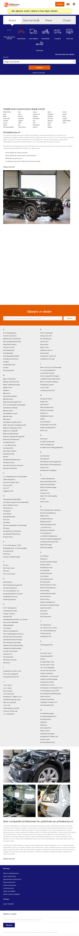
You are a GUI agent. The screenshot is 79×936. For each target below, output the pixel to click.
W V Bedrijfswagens (47, 713)
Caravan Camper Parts (11, 482)
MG (34, 121)
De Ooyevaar (44, 459)
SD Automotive (45, 582)
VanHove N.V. (7, 654)
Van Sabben (44, 556)
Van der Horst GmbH (10, 651)
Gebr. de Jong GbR (9, 702)
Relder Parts (44, 516)
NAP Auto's (44, 439)
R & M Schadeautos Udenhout (50, 510)
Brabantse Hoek (8, 454)
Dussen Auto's (8, 537)
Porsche (50, 118)
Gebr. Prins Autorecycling (48, 496)
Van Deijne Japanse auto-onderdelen (16, 502)
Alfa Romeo (7, 112)
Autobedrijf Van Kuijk (47, 359)
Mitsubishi (36, 125)
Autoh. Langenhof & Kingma (49, 376)
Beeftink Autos (8, 399)
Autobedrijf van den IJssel (12, 671)
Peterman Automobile (47, 484)
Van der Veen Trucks (47, 665)
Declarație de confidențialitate (33, 932)
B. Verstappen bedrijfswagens (50, 694)
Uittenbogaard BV (46, 645)
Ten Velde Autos (45, 625)
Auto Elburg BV (8, 551)
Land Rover (22, 127)
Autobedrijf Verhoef (47, 682)
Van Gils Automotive (10, 588)
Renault (50, 121)
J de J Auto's (7, 685)
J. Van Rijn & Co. (45, 527)
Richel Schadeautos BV (48, 524)
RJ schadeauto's (45, 533)
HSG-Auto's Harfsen (10, 660)
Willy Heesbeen (8, 625)
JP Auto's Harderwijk (10, 711)
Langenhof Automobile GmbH (50, 379)
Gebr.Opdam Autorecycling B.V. (50, 462)
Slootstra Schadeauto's (48, 588)
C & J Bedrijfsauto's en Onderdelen (15, 477)
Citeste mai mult (9, 167)
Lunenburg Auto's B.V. (47, 390)
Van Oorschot (44, 456)
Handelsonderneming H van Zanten (15, 619)
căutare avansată (39, 73)
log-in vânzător (8, 904)
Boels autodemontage (10, 434)
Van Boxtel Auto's (9, 442)
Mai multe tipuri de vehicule (64, 54)
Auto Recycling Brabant (11, 356)
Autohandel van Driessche (12, 531)
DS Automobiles (8, 127)
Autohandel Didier (9, 517)
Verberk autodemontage (48, 679)
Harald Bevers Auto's (10, 413)
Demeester (7, 511)
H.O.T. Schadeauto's (10, 608)
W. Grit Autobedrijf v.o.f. (11, 591)
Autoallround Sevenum (11, 359)
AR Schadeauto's (9, 350)
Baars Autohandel (9, 379)
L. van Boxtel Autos (9, 445)
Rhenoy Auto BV (45, 522)
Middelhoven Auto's (46, 416)
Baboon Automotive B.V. (11, 382)
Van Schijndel (44, 570)
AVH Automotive (8, 370)
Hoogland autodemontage (12, 648)
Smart (64, 112)
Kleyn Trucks (44, 347)
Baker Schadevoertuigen (11, 385)
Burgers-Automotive (10, 468)
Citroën (5, 121)
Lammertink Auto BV (47, 373)
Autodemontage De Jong (11, 699)
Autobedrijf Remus (46, 519)
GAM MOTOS (7, 582)
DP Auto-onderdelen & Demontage (15, 525)
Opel (49, 112)
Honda (20, 116)
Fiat (19, 112)
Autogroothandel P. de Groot (12, 594)
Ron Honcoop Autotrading (12, 642)
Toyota (64, 118)
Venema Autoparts (46, 673)
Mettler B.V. (44, 413)
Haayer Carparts (9, 614)
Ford (19, 114)
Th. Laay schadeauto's (48, 370)
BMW (5, 116)
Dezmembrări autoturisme (12, 879)
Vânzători (59, 4)
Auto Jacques (7, 691)
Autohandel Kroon (9, 365)
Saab (49, 123)
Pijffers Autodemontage (48, 487)
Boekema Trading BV (10, 431)
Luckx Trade (44, 387)
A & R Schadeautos (9, 333)
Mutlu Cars (44, 430)
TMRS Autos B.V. (45, 633)
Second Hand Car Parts (48, 585)
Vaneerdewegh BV (46, 656)
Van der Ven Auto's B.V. (48, 670)
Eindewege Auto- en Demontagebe (15, 548)
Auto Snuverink (45, 596)
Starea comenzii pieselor (11, 894)
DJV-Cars (6, 519)
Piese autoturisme (9, 882)
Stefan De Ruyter (46, 545)
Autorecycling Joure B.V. (11, 708)
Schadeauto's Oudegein (48, 470)
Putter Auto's (44, 502)
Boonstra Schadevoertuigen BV (13, 436)
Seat (49, 125)
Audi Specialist (8, 353)
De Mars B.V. (44, 404)
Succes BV (43, 611)
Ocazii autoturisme (9, 885)
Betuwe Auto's (8, 411)
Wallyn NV (43, 722)
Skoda (50, 127)
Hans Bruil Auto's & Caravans (13, 465)
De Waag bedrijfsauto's (48, 716)
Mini (34, 123)
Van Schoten (44, 576)
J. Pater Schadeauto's (47, 479)
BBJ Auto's (6, 393)
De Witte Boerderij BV (47, 742)
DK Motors (6, 522)
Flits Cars (6, 571)
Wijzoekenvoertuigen (47, 734)
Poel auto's (44, 490)
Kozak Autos (44, 353)
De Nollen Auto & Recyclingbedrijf (51, 447)
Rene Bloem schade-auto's (12, 422)
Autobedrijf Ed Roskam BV (49, 542)
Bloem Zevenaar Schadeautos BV (14, 425)
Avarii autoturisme (9, 876)
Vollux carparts (45, 696)
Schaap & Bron (45, 565)
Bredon (5, 457)
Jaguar (20, 121)
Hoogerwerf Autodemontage (13, 645)
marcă (5, 57)
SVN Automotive (45, 616)
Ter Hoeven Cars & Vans (48, 628)
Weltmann (43, 725)
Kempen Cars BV (46, 336)
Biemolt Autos (7, 416)
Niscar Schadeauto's (47, 444)
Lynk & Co (36, 114)
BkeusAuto (6, 419)
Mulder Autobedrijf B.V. (48, 428)
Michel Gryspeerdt (9, 599)
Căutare (39, 68)
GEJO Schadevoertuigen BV (12, 585)
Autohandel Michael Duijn (11, 534)
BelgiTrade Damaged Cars (12, 402)
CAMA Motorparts (9, 479)
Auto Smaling (44, 591)
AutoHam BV (7, 616)
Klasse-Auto (44, 344)
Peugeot (50, 114)
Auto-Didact (7, 514)
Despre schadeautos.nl (11, 873)
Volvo (64, 123)
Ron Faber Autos (9, 568)
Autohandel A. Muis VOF (48, 425)
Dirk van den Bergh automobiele (14, 405)
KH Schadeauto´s (46, 339)
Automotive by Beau (10, 396)
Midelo (42, 419)
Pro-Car (42, 499)
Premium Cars (45, 493)
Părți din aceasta (19, 932)
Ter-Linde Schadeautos (48, 631)
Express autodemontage (11, 557)
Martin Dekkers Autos (10, 505)
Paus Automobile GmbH (48, 481)
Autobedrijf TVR (45, 636)
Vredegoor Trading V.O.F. (49, 702)
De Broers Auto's (9, 462)
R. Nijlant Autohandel (47, 442)
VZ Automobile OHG (47, 705)
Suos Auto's (44, 614)
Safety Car (44, 559)
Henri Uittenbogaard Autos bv (13, 634)
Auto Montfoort (45, 422)
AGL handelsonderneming (12, 342)
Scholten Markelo (46, 573)
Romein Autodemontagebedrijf (50, 539)
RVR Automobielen (46, 547)
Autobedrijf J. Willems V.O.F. (12, 697)
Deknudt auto (7, 508)
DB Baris (6, 390)
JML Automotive (8, 694)
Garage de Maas (46, 399)
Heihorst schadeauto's (10, 631)
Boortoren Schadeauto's (11, 439)
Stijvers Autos (44, 599)
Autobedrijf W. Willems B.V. (49, 736)
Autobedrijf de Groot (10, 596)
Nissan (35, 127)
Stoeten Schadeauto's (47, 602)
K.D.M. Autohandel (46, 333)
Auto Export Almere (9, 451)
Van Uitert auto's (46, 653)
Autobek (6, 362)
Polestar (50, 116)
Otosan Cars (44, 467)
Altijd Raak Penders (10, 344)
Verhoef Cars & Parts (47, 685)
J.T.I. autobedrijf (8, 714)
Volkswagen (66, 121)
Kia (19, 125)
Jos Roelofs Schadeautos (48, 536)
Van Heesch (7, 628)
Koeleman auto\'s (46, 350)
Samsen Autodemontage (48, 562)
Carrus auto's (7, 485)
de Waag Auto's (45, 719)
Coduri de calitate (9, 891)
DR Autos (6, 528)
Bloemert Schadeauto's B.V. (12, 428)
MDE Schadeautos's (47, 407)
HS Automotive (8, 657)
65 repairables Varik (47, 662)
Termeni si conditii (8, 932)
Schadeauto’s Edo (46, 567)
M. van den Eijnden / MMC (12, 545)
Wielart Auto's (45, 731)
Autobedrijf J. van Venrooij (49, 676)
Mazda (35, 116)
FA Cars (6, 565)
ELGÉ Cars (6, 554)
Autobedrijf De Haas (10, 611)
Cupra (5, 123)
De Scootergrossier (46, 579)
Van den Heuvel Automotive (12, 637)
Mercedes (36, 118)
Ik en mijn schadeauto (10, 674)
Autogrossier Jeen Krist (48, 356)
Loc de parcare (8, 888)
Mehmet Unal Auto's (47, 410)
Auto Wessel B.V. (45, 728)
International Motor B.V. (11, 677)
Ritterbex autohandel (47, 530)
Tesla (64, 116)
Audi (4, 114)
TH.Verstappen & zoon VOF (49, 691)
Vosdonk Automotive (47, 699)
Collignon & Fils (8, 491)
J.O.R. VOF (6, 705)
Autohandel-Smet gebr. (48, 593)
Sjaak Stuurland (45, 608)
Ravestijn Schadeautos (48, 513)
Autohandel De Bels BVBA (11, 499)
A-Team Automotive (10, 336)
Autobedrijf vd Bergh (10, 408)
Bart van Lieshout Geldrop (49, 382)
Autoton (5, 367)
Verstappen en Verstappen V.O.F (51, 688)
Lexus (35, 112)
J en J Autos (7, 688)
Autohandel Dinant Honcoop (12, 640)
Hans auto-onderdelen (10, 622)
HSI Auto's (6, 663)
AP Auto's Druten (9, 347)
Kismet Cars (44, 342)
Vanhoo (42, 659)
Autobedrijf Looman (47, 385)
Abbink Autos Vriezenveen (12, 339)
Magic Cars (44, 402)
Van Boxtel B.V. (8, 448)
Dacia (5, 125)
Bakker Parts (7, 387)
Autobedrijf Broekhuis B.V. (12, 460)
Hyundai (21, 118)
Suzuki (64, 114)
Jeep (19, 123)
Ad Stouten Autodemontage (49, 605)
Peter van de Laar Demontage (50, 367)
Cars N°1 (6, 488)
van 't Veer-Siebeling (47, 668)
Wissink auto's (45, 739)
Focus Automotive (9, 574)
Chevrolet (6, 118)
